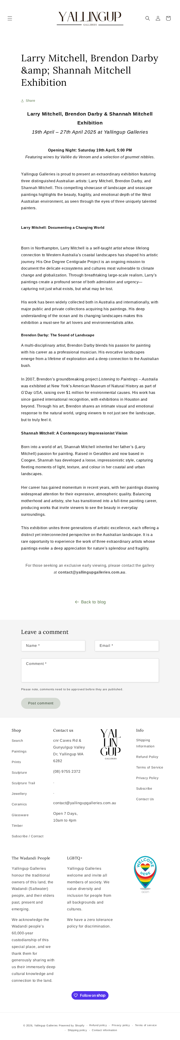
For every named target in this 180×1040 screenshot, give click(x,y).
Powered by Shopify (72, 1025)
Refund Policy (147, 757)
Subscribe (144, 788)
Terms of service (146, 1025)
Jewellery (19, 794)
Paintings (19, 751)
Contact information (104, 1030)
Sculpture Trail (23, 783)
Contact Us (145, 799)
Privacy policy (121, 1025)
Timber (17, 825)
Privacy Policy (147, 778)
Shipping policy (77, 1030)
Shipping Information (145, 743)
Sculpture (19, 772)
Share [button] (30, 100)
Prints (16, 762)
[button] (10, 18)
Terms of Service (149, 767)
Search (17, 740)
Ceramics (19, 804)
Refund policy (98, 1025)
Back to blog (93, 602)
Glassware (20, 815)
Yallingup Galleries (46, 1025)
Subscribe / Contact (27, 836)
